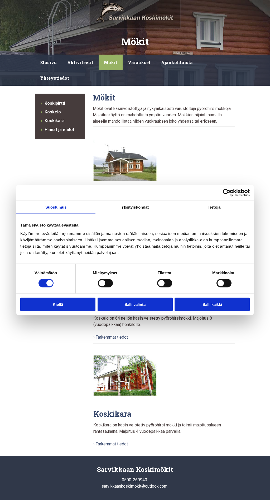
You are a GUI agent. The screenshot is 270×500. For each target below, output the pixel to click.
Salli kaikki (212, 304)
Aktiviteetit (80, 62)
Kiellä (58, 304)
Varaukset (139, 62)
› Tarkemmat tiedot (110, 337)
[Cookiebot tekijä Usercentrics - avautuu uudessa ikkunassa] (227, 193)
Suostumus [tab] (56, 207)
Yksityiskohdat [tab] (135, 207)
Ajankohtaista (177, 62)
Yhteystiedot (54, 78)
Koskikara (55, 120)
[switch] (105, 283)
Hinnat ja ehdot (59, 129)
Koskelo (53, 111)
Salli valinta (135, 304)
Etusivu (48, 62)
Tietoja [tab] (214, 207)
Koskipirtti (55, 103)
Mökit (110, 62)
